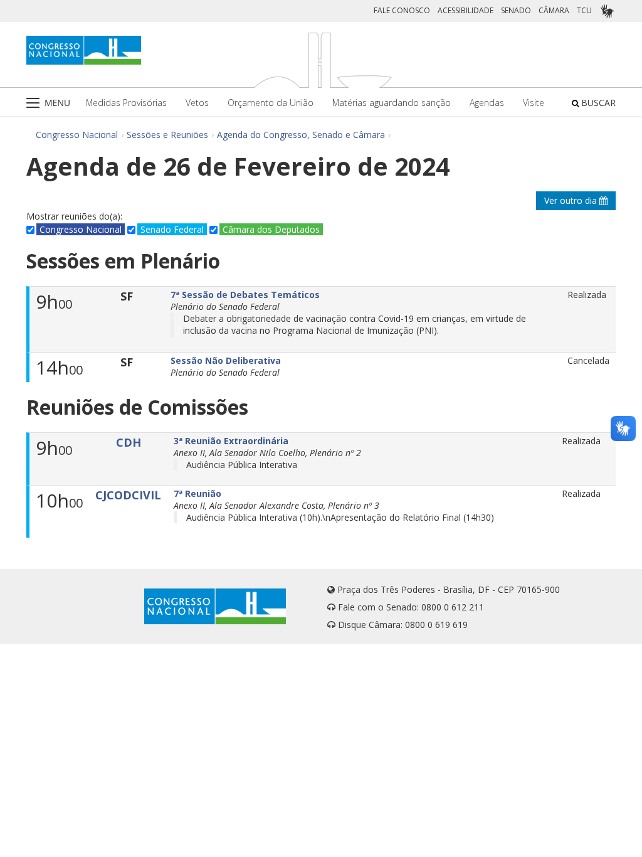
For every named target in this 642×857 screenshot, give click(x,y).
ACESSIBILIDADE (465, 10)
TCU (584, 10)
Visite (533, 103)
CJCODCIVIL (128, 495)
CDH (128, 442)
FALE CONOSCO (402, 10)
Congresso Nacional (77, 135)
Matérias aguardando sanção (391, 103)
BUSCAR (597, 103)
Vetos (197, 103)
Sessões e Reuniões (167, 135)
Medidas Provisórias (126, 103)
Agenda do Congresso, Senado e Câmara (301, 135)
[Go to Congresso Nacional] (83, 50)
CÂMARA (554, 10)
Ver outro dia (571, 200)
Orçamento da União (270, 103)
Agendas (487, 103)
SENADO (516, 10)
